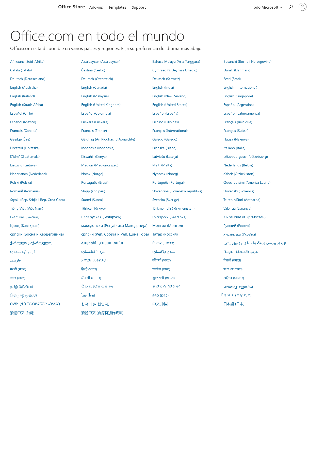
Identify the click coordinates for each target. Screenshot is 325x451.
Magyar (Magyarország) (99, 164)
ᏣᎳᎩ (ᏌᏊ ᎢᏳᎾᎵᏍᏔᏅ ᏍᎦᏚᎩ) (35, 303)
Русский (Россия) (236, 225)
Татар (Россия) (165, 234)
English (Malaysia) (95, 95)
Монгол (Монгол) (167, 225)
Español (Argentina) (238, 104)
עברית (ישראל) (163, 242)
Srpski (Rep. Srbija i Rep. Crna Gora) (37, 199)
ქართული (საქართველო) (31, 242)
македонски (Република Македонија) (114, 225)
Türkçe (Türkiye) (93, 208)
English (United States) (169, 104)
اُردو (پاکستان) (23, 251)
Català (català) (21, 69)
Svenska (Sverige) (165, 199)
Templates (117, 7)
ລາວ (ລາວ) (160, 295)
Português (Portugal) (168, 182)
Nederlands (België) (238, 164)
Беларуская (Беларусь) (101, 216)
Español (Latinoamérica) (241, 113)
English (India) (163, 87)
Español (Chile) (21, 113)
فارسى (15, 259)
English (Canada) (94, 87)
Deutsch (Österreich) (97, 78)
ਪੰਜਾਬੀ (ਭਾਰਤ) (91, 277)
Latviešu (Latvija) (165, 156)
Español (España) (165, 113)
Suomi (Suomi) (92, 199)
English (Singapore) (238, 95)
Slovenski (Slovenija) (238, 190)
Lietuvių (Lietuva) (23, 164)
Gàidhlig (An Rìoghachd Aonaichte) (108, 139)
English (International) (240, 87)
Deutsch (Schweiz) (166, 78)
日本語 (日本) (233, 303)
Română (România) (25, 190)
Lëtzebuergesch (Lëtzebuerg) (245, 156)
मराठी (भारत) (18, 268)
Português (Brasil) (94, 182)
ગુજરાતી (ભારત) (163, 277)
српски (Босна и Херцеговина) (37, 234)
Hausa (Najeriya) (236, 139)
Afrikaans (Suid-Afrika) (27, 61)
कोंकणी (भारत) (161, 260)
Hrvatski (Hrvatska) (25, 147)
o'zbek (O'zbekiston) (238, 173)
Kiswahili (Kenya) (94, 156)
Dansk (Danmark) (236, 69)
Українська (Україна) (239, 234)
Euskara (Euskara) (94, 121)
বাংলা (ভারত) (17, 277)
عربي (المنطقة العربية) (240, 251)
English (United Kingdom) (101, 104)
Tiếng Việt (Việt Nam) (26, 208)
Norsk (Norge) (92, 173)
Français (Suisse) (235, 130)
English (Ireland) (22, 95)
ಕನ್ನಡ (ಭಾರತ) (166, 286)
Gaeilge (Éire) (20, 139)
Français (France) (94, 130)
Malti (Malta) (162, 164)
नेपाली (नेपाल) (232, 259)
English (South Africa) (26, 104)
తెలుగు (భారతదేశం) (97, 286)
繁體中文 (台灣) (22, 312)
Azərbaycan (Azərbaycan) (100, 61)
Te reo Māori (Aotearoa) (241, 199)
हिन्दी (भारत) (89, 269)
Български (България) (169, 216)
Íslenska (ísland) (164, 147)
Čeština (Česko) (93, 69)
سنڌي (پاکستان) (163, 251)
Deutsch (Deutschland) (27, 78)
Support (139, 7)
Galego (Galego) (164, 139)
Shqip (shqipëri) (93, 190)
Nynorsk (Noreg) (165, 173)
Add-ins (96, 7)
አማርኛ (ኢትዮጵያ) (94, 259)
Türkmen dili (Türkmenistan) (173, 208)
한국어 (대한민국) (95, 303)
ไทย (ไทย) (88, 295)
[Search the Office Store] (290, 6)
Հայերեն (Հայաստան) (102, 242)
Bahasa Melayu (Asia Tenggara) (176, 61)
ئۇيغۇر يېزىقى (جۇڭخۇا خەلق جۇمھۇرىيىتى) (254, 242)
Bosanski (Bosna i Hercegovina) (247, 61)
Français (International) (170, 130)
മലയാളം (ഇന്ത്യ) (238, 286)
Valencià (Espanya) (237, 208)
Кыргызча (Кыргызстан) (244, 216)
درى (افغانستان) (93, 251)
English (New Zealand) (169, 95)
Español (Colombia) (96, 113)
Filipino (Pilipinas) (165, 121)
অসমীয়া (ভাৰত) (161, 268)
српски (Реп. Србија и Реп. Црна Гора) (115, 234)
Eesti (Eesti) (232, 78)
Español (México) (23, 121)
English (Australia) (24, 87)
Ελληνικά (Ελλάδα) (24, 216)
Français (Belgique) (237, 121)
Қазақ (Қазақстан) (24, 225)
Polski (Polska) (21, 182)
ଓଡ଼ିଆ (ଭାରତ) (233, 277)
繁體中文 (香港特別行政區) (102, 312)
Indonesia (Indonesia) (97, 147)
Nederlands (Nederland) (28, 173)
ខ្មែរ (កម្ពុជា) (237, 295)
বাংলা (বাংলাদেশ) (232, 268)
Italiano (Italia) (234, 147)
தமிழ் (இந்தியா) (21, 286)
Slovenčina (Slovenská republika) (177, 190)
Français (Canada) (23, 130)
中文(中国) (160, 303)
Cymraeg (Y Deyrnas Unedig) (174, 69)
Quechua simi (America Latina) (246, 182)
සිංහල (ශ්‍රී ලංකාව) (23, 295)
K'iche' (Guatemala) (25, 156)
